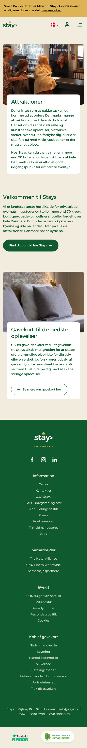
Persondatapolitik (43, 614)
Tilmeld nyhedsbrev (43, 527)
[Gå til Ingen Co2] (57, 737)
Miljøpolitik (43, 602)
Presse (43, 515)
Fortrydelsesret (43, 682)
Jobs (43, 534)
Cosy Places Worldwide (43, 565)
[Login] (67, 24)
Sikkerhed (43, 664)
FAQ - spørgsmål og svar (43, 503)
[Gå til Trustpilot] (20, 737)
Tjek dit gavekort (43, 689)
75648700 (38, 714)
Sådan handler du (43, 645)
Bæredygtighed (43, 608)
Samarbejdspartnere (43, 571)
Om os (43, 484)
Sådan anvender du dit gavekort (43, 676)
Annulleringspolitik (43, 509)
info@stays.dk (68, 709)
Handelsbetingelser (43, 658)
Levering (43, 652)
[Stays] (10, 25)
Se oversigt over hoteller (43, 596)
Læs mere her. (51, 10)
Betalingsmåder (43, 670)
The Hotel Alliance (43, 558)
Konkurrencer (43, 521)
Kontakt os (44, 490)
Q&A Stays (43, 497)
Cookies (43, 620)
